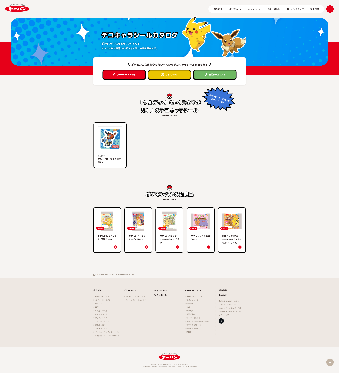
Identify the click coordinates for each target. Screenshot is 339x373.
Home (94, 274)
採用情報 (314, 9)
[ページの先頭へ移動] (330, 362)
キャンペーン (254, 9)
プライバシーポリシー (227, 305)
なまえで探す (171, 74)
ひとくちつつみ (101, 314)
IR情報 (188, 332)
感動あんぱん (100, 325)
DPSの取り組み (192, 328)
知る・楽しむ (273, 9)
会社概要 (189, 311)
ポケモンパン (235, 9)
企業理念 (189, 304)
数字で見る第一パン (194, 325)
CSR (188, 307)
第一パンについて (295, 9)
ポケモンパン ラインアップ (136, 296)
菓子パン (98, 307)
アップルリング (101, 318)
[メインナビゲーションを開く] (330, 9)
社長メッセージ (192, 300)
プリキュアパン (101, 328)
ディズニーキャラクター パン (107, 332)
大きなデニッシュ (102, 321)
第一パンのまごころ (194, 296)
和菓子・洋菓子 (101, 311)
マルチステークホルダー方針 (230, 308)
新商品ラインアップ (103, 296)
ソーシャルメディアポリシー (230, 311)
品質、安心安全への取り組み (197, 321)
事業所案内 (190, 314)
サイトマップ (224, 315)
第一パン (17, 8)
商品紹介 (218, 9)
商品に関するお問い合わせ (229, 301)
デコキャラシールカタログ (136, 300)
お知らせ (223, 295)
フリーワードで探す (126, 74)
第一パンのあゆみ (193, 318)
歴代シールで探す (217, 74)
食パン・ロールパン (103, 300)
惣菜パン (98, 304)
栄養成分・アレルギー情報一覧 (107, 336)
